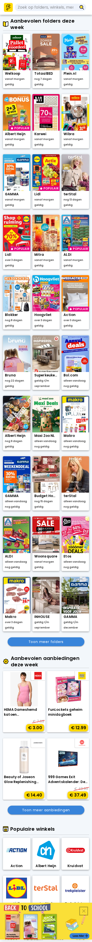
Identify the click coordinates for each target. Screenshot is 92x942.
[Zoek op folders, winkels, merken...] (81, 7)
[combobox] (46, 7)
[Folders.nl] (8, 7)
